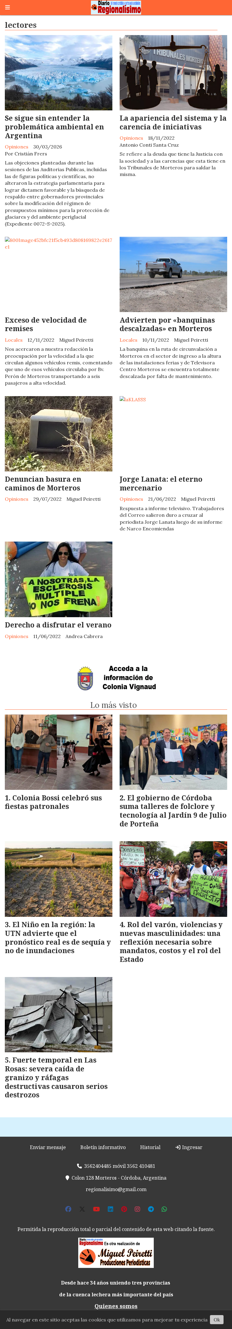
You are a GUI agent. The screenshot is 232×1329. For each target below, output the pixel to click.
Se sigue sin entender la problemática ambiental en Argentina (54, 126)
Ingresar (191, 1147)
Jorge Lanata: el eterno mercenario (161, 483)
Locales (14, 340)
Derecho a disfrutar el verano (58, 625)
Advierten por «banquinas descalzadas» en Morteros (167, 324)
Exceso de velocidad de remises (46, 324)
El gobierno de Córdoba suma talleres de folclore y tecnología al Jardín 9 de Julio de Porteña (173, 811)
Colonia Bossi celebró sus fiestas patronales (53, 802)
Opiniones (16, 147)
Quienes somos (116, 1306)
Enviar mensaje (48, 1147)
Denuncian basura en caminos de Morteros (43, 483)
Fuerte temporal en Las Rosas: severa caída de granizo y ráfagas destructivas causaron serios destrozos (56, 1077)
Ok (217, 1320)
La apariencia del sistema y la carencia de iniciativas (173, 122)
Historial (150, 1147)
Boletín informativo (103, 1147)
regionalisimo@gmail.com (116, 1189)
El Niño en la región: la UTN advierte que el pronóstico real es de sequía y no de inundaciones (58, 937)
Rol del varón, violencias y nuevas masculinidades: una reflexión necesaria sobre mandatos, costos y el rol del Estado (171, 942)
